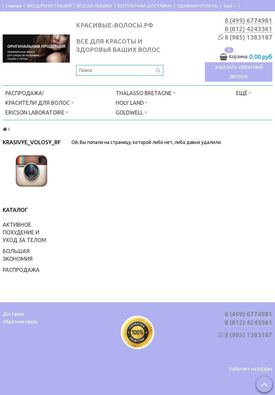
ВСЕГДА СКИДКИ (94, 5)
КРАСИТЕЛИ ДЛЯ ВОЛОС (38, 103)
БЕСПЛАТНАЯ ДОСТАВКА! (145, 5)
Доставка (13, 314)
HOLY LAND (130, 103)
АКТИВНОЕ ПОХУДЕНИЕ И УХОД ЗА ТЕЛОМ (24, 232)
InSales (264, 369)
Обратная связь (20, 321)
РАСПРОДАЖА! (24, 93)
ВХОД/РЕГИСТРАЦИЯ (49, 5)
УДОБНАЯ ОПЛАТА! (197, 5)
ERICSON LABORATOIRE (35, 112)
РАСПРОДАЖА (21, 270)
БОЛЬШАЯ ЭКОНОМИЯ (18, 255)
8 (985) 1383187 (248, 37)
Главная (13, 5)
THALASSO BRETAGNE (144, 93)
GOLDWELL (130, 112)
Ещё (228, 5)
